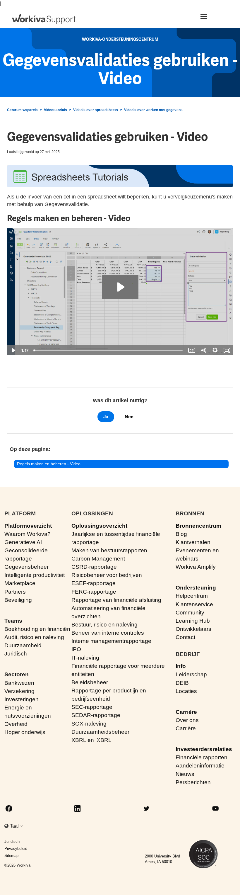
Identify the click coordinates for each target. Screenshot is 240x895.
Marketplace (19, 583)
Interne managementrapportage (111, 641)
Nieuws (185, 774)
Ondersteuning (196, 588)
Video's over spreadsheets (95, 110)
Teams (13, 621)
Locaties (186, 691)
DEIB (182, 683)
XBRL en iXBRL (91, 740)
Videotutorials (55, 110)
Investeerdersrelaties (204, 749)
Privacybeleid (15, 848)
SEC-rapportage (91, 707)
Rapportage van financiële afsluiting (116, 600)
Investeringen (21, 699)
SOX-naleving (89, 724)
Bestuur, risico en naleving (104, 624)
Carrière (186, 712)
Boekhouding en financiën (37, 629)
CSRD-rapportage (94, 567)
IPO (76, 649)
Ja (105, 417)
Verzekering (19, 691)
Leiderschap (191, 674)
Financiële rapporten (201, 757)
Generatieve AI (23, 542)
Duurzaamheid (23, 645)
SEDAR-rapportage (95, 715)
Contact (185, 637)
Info (181, 666)
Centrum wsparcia (22, 110)
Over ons (187, 720)
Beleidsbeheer (89, 682)
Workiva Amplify (196, 567)
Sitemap (11, 855)
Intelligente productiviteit (34, 575)
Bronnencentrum (198, 526)
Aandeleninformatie (200, 765)
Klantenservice (194, 604)
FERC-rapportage (93, 592)
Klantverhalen (193, 542)
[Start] (44, 19)
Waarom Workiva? (27, 534)
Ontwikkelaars (193, 629)
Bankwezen (19, 683)
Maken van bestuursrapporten (109, 550)
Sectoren (16, 674)
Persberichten (193, 782)
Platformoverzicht (28, 526)
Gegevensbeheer (26, 567)
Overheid (16, 724)
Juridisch (15, 654)
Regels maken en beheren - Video (48, 463)
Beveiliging (18, 600)
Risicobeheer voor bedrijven (106, 575)
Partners (15, 592)
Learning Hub (193, 621)
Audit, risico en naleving (34, 637)
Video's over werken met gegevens (153, 110)
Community (190, 612)
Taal (15, 825)
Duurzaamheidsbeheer (100, 732)
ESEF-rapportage (93, 583)
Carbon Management (98, 559)
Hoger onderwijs (24, 732)
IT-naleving (85, 658)
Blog (181, 534)
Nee (129, 417)
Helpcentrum (192, 596)
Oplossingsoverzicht (99, 526)
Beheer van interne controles (107, 633)
